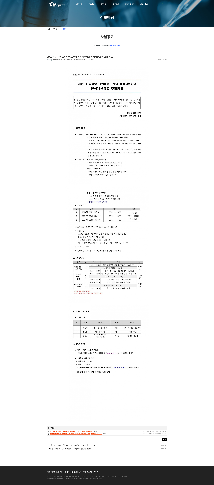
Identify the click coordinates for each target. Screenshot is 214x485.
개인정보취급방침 (76, 472)
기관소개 (79, 4)
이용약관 (66, 472)
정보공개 (116, 4)
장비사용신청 (129, 4)
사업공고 (65, 29)
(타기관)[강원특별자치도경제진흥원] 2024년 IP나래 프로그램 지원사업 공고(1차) (75, 445)
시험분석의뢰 (144, 4)
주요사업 (91, 4)
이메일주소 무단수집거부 (90, 472)
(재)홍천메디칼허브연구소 (57, 4)
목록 (165, 439)
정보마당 (103, 4)
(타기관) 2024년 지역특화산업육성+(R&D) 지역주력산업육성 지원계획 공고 (74, 449)
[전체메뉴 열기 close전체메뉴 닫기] (162, 4)
